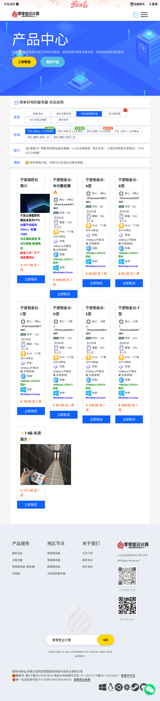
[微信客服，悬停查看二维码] (149, 688)
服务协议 (87, 560)
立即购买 (31, 279)
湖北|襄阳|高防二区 (64, 137)
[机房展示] (45, 464)
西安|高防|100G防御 (98, 131)
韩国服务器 (53, 566)
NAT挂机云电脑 (38, 119)
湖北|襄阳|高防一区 (38, 137)
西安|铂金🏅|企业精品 (70, 131)
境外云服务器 (63, 113)
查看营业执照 (82, 679)
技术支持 (87, 566)
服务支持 (63, 119)
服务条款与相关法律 (61, 671)
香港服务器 (53, 553)
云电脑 (16, 573)
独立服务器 (115, 113)
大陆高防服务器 (56, 573)
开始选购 (10, 4)
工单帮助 (24, 62)
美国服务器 (53, 560)
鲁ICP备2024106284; (39, 675)
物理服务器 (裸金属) (23, 566)
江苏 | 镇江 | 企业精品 (126, 131)
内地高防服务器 (89, 113)
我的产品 (52, 62)
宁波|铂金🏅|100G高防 (40, 131)
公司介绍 (87, 553)
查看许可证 (128, 675)
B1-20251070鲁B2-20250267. (100, 675)
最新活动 (38, 113)
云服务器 (17, 560)
